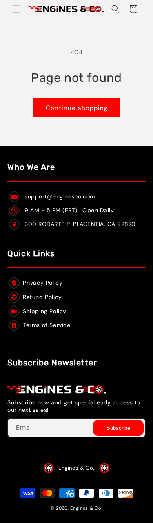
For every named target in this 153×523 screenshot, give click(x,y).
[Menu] (16, 9)
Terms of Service (47, 325)
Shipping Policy (45, 311)
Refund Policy (42, 297)
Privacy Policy (42, 282)
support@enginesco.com (59, 196)
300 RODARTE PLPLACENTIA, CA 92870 (80, 224)
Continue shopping (77, 108)
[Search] (115, 9)
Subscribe (118, 428)
